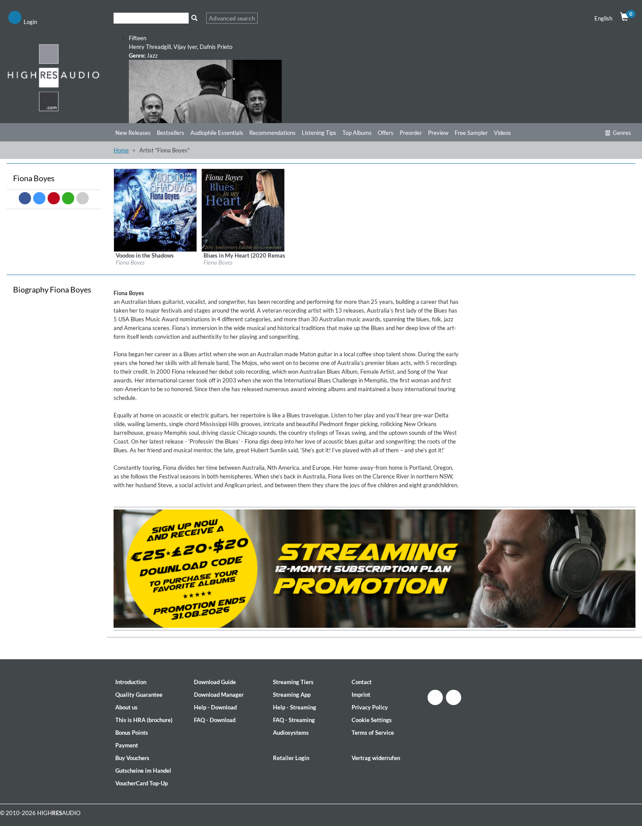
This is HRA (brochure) (144, 719)
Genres (622, 132)
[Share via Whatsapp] (68, 198)
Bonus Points (131, 732)
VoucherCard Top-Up (141, 783)
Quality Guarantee (138, 694)
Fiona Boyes (130, 262)
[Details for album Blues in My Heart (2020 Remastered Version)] (243, 209)
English (603, 18)
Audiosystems (291, 732)
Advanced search (232, 18)
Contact (362, 681)
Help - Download (215, 707)
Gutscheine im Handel (143, 770)
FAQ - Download (214, 719)
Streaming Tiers (293, 681)
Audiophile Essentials (216, 132)
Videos (502, 132)
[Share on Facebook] (25, 198)
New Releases (133, 132)
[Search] (194, 18)
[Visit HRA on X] (453, 697)
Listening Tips (319, 132)
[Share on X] (39, 198)
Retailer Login (291, 757)
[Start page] (53, 77)
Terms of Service (373, 732)
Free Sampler (471, 132)
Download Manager (219, 694)
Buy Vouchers (132, 757)
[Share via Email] (82, 198)
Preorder (411, 132)
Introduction (130, 681)
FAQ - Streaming (294, 719)
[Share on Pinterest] (54, 198)
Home (121, 150)
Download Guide (215, 681)
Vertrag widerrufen (376, 757)
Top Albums (357, 132)
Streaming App (292, 694)
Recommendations (272, 132)
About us (126, 707)
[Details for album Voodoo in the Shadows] (155, 209)
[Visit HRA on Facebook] (435, 697)
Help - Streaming (294, 707)
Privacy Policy (370, 707)
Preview (438, 132)
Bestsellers (170, 132)
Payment (126, 745)
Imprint (361, 694)
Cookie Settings (372, 719)
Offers (385, 132)
